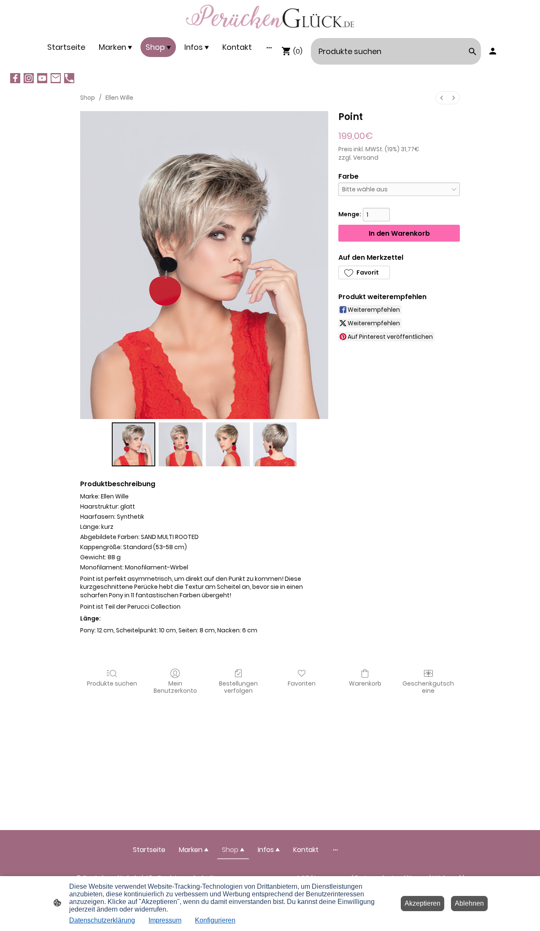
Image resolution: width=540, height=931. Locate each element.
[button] (364, 272)
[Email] (56, 78)
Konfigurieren (215, 920)
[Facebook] (15, 78)
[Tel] (69, 78)
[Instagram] (29, 78)
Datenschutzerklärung (102, 920)
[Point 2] (228, 444)
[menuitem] (442, 98)
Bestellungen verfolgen (238, 686)
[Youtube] (42, 78)
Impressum (164, 920)
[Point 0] (134, 444)
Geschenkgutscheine (428, 686)
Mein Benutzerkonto (175, 686)
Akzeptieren (422, 903)
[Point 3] (275, 444)
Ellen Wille (119, 97)
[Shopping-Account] (493, 51)
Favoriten (302, 683)
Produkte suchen (112, 683)
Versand (365, 157)
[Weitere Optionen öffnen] (269, 47)
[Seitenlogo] (270, 16)
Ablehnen (469, 903)
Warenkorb (365, 683)
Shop (87, 97)
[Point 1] (180, 444)
